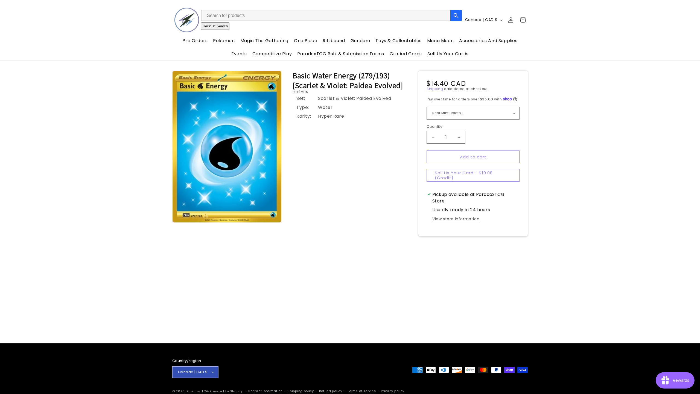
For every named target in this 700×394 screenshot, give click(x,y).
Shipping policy (301, 391)
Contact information (265, 391)
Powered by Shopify (226, 391)
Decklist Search (215, 26)
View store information (455, 219)
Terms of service (361, 391)
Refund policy (330, 391)
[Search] (456, 15)
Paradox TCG (198, 391)
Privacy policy (392, 391)
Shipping (435, 88)
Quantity (434, 126)
